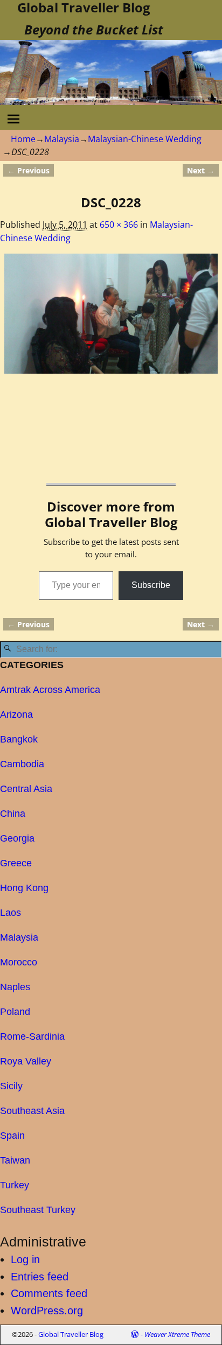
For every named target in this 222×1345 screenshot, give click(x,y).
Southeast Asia (32, 1110)
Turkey (14, 1185)
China (12, 813)
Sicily (11, 1086)
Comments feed (49, 1293)
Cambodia (22, 764)
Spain (12, 1135)
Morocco (18, 962)
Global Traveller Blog (70, 1334)
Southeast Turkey (37, 1209)
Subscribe (150, 585)
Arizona (16, 714)
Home (23, 139)
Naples (15, 987)
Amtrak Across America (50, 689)
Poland (15, 1011)
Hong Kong (24, 887)
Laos (10, 912)
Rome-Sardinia (32, 1036)
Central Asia (26, 788)
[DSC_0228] (111, 313)
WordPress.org (47, 1310)
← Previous (29, 170)
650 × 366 (119, 224)
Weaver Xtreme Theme (177, 1334)
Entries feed (39, 1277)
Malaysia (61, 139)
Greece (16, 863)
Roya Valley (25, 1061)
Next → (200, 170)
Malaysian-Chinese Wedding (145, 139)
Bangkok (19, 739)
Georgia (17, 838)
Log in (25, 1259)
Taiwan (15, 1160)
